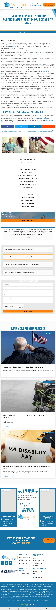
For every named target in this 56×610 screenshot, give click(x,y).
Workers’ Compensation (28, 206)
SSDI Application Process (28, 169)
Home (9, 32)
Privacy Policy (44, 600)
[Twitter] (6, 563)
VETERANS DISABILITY (41, 136)
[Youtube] (10, 563)
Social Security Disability (28, 159)
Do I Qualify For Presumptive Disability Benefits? (19, 249)
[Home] (9, 609)
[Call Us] (27, 609)
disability (36, 52)
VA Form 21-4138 (28, 194)
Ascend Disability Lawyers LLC (21, 600)
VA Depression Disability (28, 200)
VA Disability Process (28, 203)
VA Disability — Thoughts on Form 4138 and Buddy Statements (23, 367)
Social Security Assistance (28, 163)
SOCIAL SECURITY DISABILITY (14, 136)
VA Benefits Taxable (28, 197)
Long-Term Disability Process (28, 181)
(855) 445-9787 (36, 5)
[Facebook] (2, 563)
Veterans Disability (28, 188)
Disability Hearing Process (28, 166)
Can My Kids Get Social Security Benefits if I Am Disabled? (22, 264)
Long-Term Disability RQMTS (28, 184)
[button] (7, 126)
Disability (13, 32)
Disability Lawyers (49, 120)
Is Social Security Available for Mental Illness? (18, 257)
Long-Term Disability (28, 172)
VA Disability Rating (28, 191)
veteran (16, 55)
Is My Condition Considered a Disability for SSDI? (19, 272)
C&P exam (13, 46)
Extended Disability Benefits (28, 178)
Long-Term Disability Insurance (28, 175)
